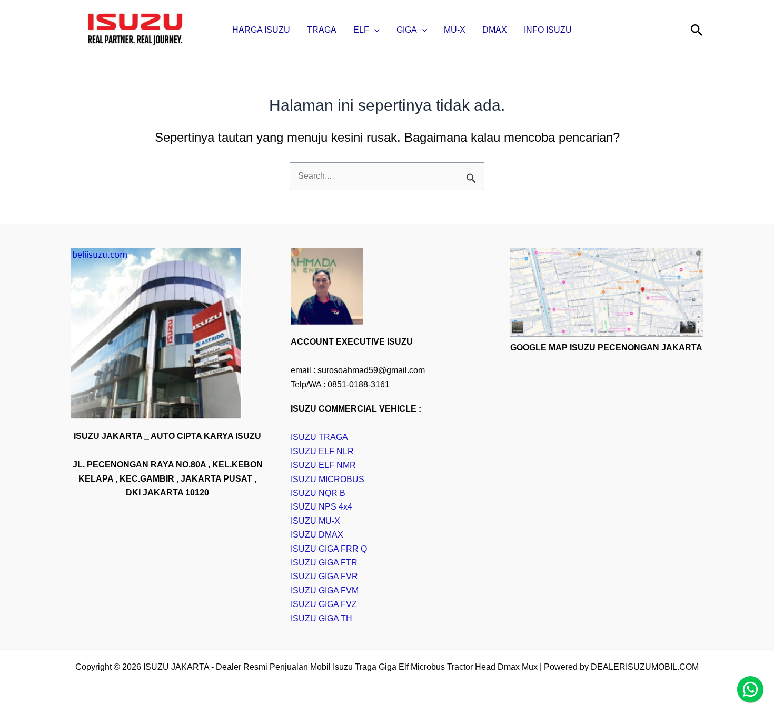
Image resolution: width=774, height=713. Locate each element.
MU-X (454, 29)
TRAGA (321, 29)
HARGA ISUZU (261, 29)
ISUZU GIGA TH (321, 618)
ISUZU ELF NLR (322, 451)
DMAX (494, 29)
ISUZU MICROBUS (327, 479)
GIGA (406, 29)
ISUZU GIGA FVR (324, 576)
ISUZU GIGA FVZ (324, 604)
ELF (361, 29)
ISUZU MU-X (315, 520)
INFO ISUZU (548, 29)
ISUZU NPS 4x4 (321, 506)
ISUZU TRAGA (319, 437)
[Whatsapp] (750, 689)
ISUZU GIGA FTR (324, 562)
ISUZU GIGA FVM (325, 590)
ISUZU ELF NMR (323, 465)
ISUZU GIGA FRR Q (329, 548)
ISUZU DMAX (317, 534)
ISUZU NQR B (318, 493)
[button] (374, 30)
